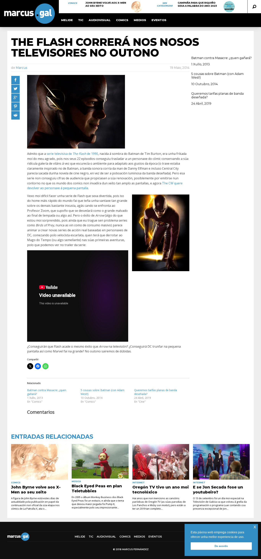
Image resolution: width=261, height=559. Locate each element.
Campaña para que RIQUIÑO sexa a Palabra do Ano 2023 (197, 4)
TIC (80, 20)
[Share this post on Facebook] (15, 80)
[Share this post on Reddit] (15, 115)
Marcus (21, 68)
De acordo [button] (221, 546)
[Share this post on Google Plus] (15, 98)
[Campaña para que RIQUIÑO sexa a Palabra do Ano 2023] (229, 6)
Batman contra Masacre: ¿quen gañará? (221, 58)
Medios (140, 20)
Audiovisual (100, 20)
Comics (72, 3)
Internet (138, 482)
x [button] (255, 527)
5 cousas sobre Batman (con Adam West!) (217, 75)
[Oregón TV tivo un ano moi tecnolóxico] (160, 462)
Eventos (159, 20)
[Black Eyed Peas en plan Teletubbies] (100, 461)
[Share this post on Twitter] (15, 89)
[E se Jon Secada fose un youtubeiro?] (221, 462)
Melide (67, 20)
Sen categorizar (165, 4)
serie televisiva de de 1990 (72, 154)
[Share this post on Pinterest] (15, 106)
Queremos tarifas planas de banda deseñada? (217, 95)
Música (76, 481)
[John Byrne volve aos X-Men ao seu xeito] (136, 6)
